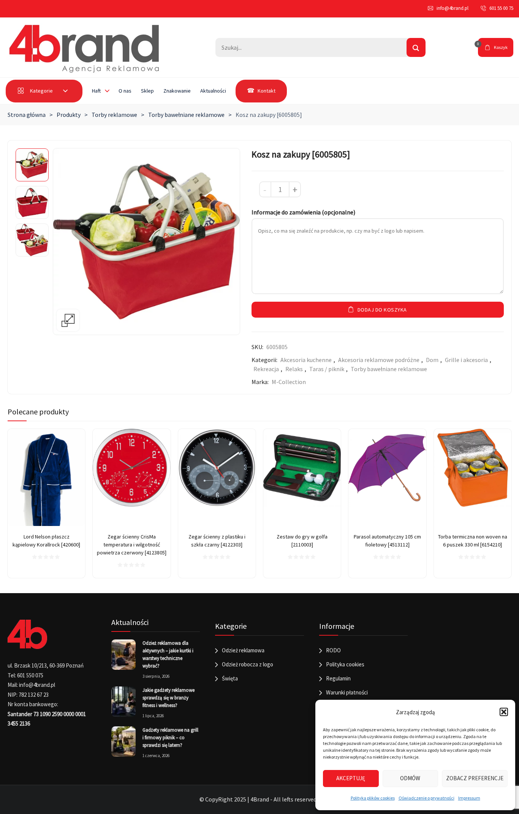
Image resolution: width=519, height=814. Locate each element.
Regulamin (338, 678)
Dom (432, 360)
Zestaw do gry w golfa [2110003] (302, 540)
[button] (504, 712)
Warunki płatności (347, 692)
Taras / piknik (326, 369)
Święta (230, 678)
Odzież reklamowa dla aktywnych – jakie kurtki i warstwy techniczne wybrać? (167, 654)
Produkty (69, 114)
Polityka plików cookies (373, 798)
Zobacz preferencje (474, 778)
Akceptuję (350, 778)
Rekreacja (266, 369)
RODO (333, 650)
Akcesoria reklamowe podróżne (378, 360)
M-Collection (289, 382)
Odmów (410, 778)
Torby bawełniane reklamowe (186, 114)
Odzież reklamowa (243, 650)
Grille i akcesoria (466, 360)
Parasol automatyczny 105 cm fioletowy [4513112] (387, 540)
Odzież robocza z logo (247, 664)
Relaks (294, 369)
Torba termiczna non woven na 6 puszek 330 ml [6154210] (472, 540)
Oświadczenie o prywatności (426, 798)
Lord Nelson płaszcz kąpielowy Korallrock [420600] (46, 540)
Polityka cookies (345, 664)
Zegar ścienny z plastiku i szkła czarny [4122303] (216, 540)
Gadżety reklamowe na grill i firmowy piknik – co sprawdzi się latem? (170, 737)
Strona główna (27, 114)
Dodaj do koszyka (382, 309)
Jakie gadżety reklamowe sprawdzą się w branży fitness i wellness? (168, 698)
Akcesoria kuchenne (306, 360)
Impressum (469, 798)
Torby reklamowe (114, 114)
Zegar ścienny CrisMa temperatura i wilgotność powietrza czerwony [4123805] (131, 544)
